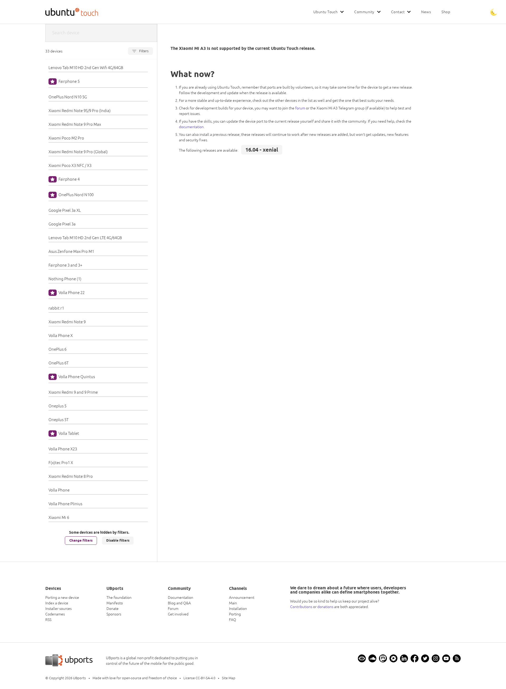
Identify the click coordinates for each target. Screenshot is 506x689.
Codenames (55, 614)
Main (233, 603)
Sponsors (113, 614)
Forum (173, 608)
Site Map (228, 678)
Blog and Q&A (179, 603)
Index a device (56, 603)
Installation (238, 608)
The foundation (119, 597)
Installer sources (58, 608)
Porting (235, 614)
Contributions (301, 607)
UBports (79, 678)
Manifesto (114, 603)
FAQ (232, 620)
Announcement (241, 597)
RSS (48, 620)
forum (300, 108)
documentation (191, 127)
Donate (112, 608)
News (426, 12)
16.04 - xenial (261, 150)
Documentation (180, 597)
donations (325, 607)
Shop (445, 12)
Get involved (178, 614)
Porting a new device (62, 597)
